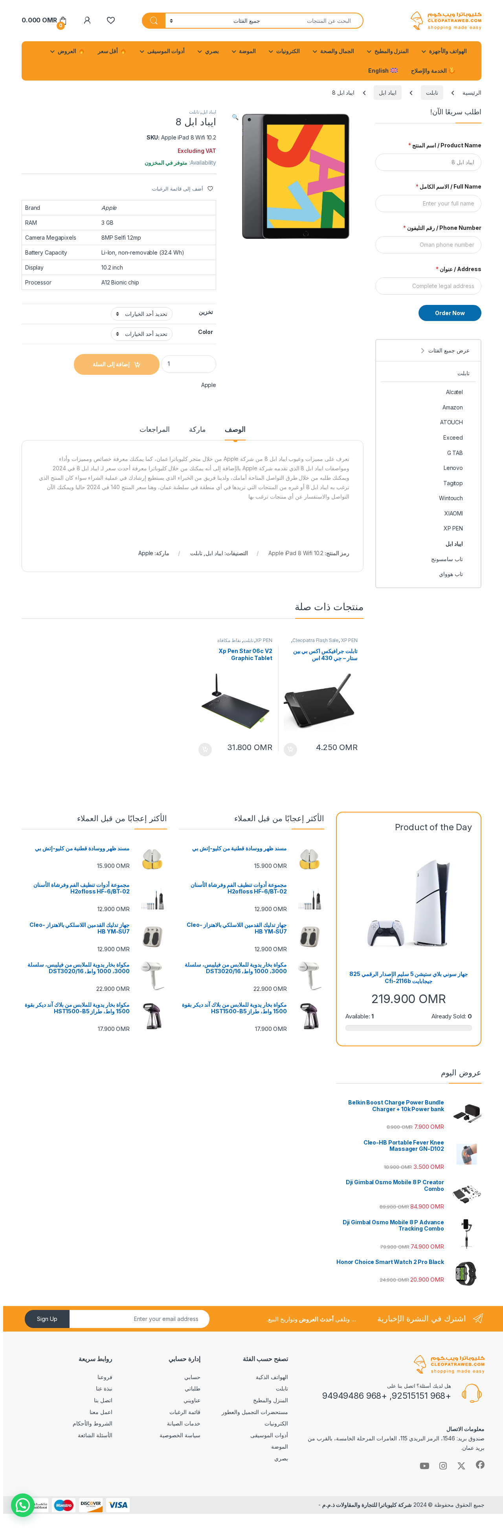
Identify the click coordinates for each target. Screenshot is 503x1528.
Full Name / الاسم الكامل (448, 186)
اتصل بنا (103, 1400)
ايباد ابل (388, 92)
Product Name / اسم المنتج (444, 145)
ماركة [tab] (197, 429)
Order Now (450, 313)
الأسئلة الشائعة (95, 1435)
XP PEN (349, 640)
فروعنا (104, 1377)
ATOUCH (451, 422)
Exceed (453, 437)
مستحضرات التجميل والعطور (255, 1412)
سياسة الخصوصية (180, 1435)
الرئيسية (472, 92)
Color (205, 331)
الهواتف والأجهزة (448, 51)
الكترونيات (288, 51)
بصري (212, 51)
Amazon (452, 407)
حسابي (192, 1377)
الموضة (247, 51)
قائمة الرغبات (184, 1412)
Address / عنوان (458, 269)
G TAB (455, 452)
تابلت (432, 92)
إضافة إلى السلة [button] (290, 749)
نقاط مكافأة (229, 640)
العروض (67, 51)
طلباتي (192, 1388)
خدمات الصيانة (183, 1423)
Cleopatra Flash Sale (315, 640)
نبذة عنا (104, 1388)
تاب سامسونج (447, 559)
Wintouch (451, 498)
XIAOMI (453, 513)
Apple (208, 385)
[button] (235, 117)
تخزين (206, 311)
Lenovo (453, 467)
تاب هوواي (451, 573)
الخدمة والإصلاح (429, 70)
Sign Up (47, 1318)
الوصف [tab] (235, 429)
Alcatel (454, 392)
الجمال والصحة (337, 51)
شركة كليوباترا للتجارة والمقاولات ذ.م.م (366, 1504)
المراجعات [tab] (155, 429)
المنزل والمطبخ (391, 51)
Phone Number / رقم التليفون (442, 227)
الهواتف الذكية (272, 1377)
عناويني (192, 1400)
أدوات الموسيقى (166, 51)
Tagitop (453, 483)
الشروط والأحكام (92, 1423)
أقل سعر (108, 51)
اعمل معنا (101, 1412)
